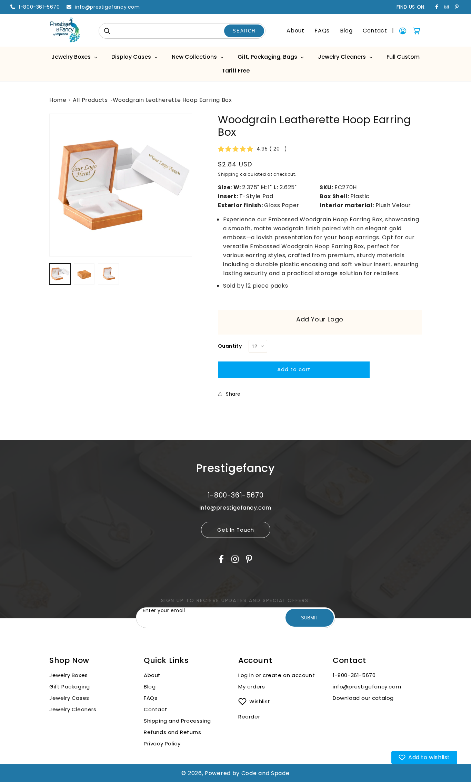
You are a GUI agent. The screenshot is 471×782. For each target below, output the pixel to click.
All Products (90, 100)
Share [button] (233, 393)
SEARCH (244, 30)
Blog (346, 31)
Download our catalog (363, 698)
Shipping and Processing (177, 720)
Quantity (230, 345)
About (295, 31)
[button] (424, 757)
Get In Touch (235, 529)
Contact (375, 31)
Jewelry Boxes (68, 675)
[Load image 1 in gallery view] (59, 273)
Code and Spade (265, 773)
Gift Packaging (69, 686)
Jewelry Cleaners (73, 709)
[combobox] (182, 31)
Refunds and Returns (172, 732)
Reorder (249, 716)
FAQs (321, 31)
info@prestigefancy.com (367, 686)
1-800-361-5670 (354, 675)
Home (57, 100)
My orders (251, 686)
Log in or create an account (277, 675)
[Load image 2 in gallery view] (84, 273)
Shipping (228, 174)
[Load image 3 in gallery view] (108, 273)
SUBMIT (309, 617)
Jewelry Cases (69, 698)
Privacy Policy (162, 743)
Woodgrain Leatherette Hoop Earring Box (172, 100)
